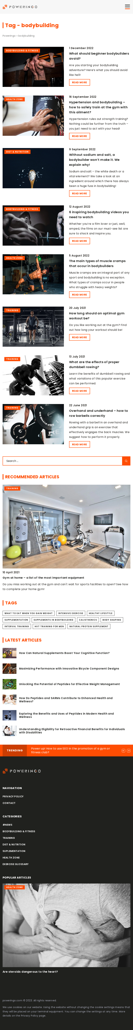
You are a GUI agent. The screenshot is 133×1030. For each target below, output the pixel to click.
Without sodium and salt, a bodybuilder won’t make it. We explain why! (94, 160)
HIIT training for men (49, 626)
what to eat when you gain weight (29, 613)
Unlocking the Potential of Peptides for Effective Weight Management (69, 684)
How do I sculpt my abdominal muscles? (32, 972)
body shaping (112, 619)
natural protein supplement (88, 626)
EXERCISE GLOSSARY (16, 864)
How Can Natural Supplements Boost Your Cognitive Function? (64, 653)
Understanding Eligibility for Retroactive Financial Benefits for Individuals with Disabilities (72, 731)
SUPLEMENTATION (14, 851)
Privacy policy (13, 796)
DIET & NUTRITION (14, 844)
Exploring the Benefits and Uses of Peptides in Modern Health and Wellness (66, 715)
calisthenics (88, 619)
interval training (17, 626)
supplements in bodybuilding (53, 619)
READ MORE (79, 82)
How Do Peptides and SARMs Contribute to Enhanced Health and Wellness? (66, 699)
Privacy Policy (29, 1015)
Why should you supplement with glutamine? (36, 578)
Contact (9, 803)
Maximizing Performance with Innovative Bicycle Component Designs (69, 668)
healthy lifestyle (101, 613)
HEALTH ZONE (11, 857)
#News (7, 825)
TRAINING (9, 838)
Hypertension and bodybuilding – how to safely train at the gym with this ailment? (98, 107)
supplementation (16, 619)
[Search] (126, 461)
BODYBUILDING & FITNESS (19, 831)
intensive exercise (70, 613)
